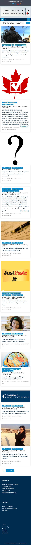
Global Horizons (6, 45)
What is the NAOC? (7, 506)
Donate (4, 529)
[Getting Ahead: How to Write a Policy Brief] (15, 230)
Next (11, 470)
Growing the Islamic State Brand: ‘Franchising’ (14, 373)
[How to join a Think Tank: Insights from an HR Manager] (15, 396)
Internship (5, 533)
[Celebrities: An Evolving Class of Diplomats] (15, 435)
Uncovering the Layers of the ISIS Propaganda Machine (13, 297)
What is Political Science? (11, 169)
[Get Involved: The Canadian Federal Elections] (15, 84)
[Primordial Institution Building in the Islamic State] (15, 34)
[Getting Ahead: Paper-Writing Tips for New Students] (15, 323)
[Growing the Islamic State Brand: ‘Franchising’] (15, 359)
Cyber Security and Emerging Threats (12, 293)
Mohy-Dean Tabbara (20, 45)
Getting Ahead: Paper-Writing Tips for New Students (14, 336)
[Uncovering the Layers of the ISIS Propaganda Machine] (15, 276)
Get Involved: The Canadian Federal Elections (15, 107)
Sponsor (4, 531)
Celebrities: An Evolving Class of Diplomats (13, 451)
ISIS (13, 45)
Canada (5, 102)
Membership (5, 527)
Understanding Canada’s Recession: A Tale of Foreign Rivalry (15, 193)
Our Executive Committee (9, 508)
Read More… (24, 126)
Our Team (5, 510)
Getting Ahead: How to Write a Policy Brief (15, 245)
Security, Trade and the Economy (11, 191)
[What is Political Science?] (15, 150)
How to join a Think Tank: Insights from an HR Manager (14, 408)
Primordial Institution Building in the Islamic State (14, 47)
